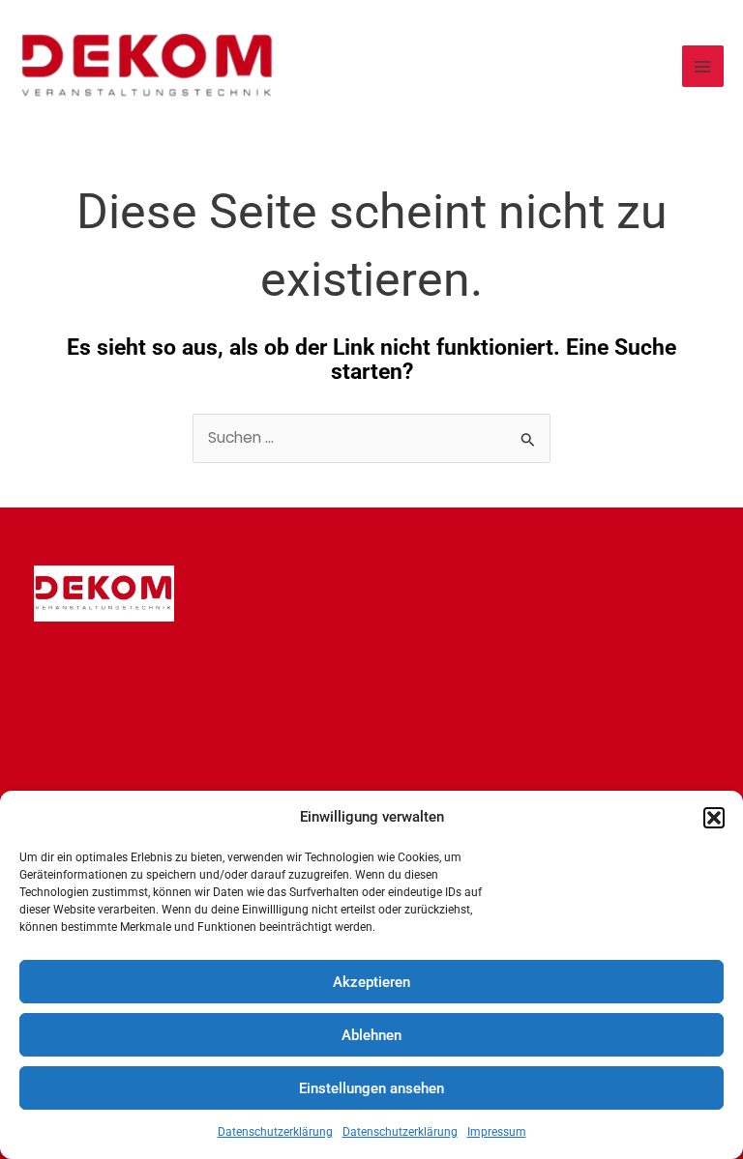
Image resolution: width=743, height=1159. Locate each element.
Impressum (496, 1132)
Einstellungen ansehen (371, 1088)
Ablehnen (371, 1035)
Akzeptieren (371, 982)
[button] (714, 817)
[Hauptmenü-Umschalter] (703, 66)
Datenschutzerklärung (275, 1132)
